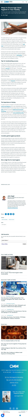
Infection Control (11, 219)
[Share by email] (13, 214)
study (2, 109)
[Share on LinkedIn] (11, 214)
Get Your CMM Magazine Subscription (14, 377)
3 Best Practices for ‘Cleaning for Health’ (21, 412)
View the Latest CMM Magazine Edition (19, 392)
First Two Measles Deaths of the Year (10, 340)
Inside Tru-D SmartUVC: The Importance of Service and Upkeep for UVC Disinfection (13, 311)
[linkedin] (17, 408)
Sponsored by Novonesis (10, 296)
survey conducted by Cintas (18, 112)
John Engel (11, 196)
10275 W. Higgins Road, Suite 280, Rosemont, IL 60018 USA (14, 370)
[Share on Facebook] (6, 214)
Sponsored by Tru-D (10, 309)
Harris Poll (13, 80)
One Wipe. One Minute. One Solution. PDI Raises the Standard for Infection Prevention (13, 317)
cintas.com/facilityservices (13, 207)
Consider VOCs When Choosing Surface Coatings (6, 412)
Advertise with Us (14, 382)
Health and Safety (4, 219)
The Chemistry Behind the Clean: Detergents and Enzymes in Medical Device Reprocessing (13, 305)
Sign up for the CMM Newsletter (14, 379)
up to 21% (8, 68)
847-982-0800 (8, 372)
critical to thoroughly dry (6, 106)
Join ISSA (14, 385)
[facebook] (10, 408)
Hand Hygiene (4, 224)
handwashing (19, 55)
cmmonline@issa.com (18, 372)
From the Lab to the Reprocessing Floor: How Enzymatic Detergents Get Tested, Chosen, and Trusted (13, 299)
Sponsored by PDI (10, 315)
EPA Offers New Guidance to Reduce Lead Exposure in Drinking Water (11, 353)
